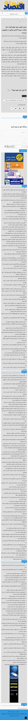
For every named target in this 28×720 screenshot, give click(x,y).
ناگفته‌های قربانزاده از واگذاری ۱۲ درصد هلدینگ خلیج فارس (13, 602)
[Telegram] (23, 108)
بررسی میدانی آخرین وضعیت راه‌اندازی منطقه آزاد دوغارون (13, 289)
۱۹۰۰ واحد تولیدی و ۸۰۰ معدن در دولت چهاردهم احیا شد (13, 396)
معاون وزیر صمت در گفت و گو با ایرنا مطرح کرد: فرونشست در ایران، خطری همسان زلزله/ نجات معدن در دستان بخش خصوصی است (14, 625)
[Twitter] (15, 108)
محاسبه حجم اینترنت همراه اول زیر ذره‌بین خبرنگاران (14, 336)
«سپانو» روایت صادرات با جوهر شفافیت (17, 596)
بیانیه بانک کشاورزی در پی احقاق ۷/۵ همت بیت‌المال (14, 303)
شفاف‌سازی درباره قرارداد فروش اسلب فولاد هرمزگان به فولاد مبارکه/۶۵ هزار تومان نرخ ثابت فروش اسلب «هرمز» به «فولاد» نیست (14, 196)
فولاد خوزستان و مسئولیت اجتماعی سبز (17, 501)
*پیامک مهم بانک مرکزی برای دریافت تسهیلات (15, 590)
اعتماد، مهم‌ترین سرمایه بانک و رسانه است (16, 605)
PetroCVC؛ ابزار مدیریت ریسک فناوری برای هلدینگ (14, 664)
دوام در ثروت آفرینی (21, 342)
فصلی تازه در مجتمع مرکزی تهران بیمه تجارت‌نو (15, 573)
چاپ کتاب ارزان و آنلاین (22, 708)
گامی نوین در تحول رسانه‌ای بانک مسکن (17, 487)
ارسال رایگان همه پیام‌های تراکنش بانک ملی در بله (15, 353)
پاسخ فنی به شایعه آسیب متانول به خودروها (16, 204)
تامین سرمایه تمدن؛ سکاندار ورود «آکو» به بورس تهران (14, 443)
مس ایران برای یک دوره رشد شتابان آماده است (15, 216)
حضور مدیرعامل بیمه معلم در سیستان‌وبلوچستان (15, 233)
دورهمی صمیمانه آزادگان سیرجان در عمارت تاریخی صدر (14, 452)
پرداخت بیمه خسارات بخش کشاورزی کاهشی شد (15, 638)
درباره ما (17, 711)
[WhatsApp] (19, 108)
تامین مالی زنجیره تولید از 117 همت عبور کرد (16, 607)
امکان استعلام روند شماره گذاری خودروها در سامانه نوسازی (13, 598)
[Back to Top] (26, 718)
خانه (25, 17)
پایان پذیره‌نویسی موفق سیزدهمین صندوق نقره (15, 322)
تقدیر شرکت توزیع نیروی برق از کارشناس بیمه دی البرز (14, 330)
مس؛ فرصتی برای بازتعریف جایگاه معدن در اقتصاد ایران (14, 227)
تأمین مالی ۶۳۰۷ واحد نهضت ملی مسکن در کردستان (14, 466)
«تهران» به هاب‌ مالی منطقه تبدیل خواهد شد (16, 528)
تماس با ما (12, 711)
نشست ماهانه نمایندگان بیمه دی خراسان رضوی (15, 328)
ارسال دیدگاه (23, 150)
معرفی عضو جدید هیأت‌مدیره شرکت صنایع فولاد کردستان (13, 534)
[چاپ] (20, 21)
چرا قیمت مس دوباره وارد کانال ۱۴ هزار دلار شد (15, 600)
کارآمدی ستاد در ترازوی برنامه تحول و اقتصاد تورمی (15, 580)
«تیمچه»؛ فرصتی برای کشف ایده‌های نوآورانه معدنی (14, 210)
